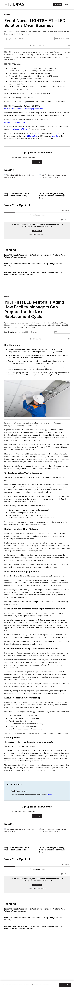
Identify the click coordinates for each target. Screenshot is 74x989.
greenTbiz (55, 136)
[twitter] (37, 45)
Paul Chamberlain (10, 332)
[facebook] (30, 45)
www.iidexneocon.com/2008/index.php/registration (24, 109)
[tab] (9, 210)
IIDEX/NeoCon (31, 136)
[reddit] (40, 45)
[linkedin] (34, 45)
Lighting (7, 15)
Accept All (65, 985)
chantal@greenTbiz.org (19, 129)
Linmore (49, 795)
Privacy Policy (8, 985)
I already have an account (37, 234)
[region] (37, 215)
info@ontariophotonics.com (14, 122)
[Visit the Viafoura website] (65, 220)
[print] (69, 45)
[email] (43, 45)
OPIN (39, 133)
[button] (5, 4)
